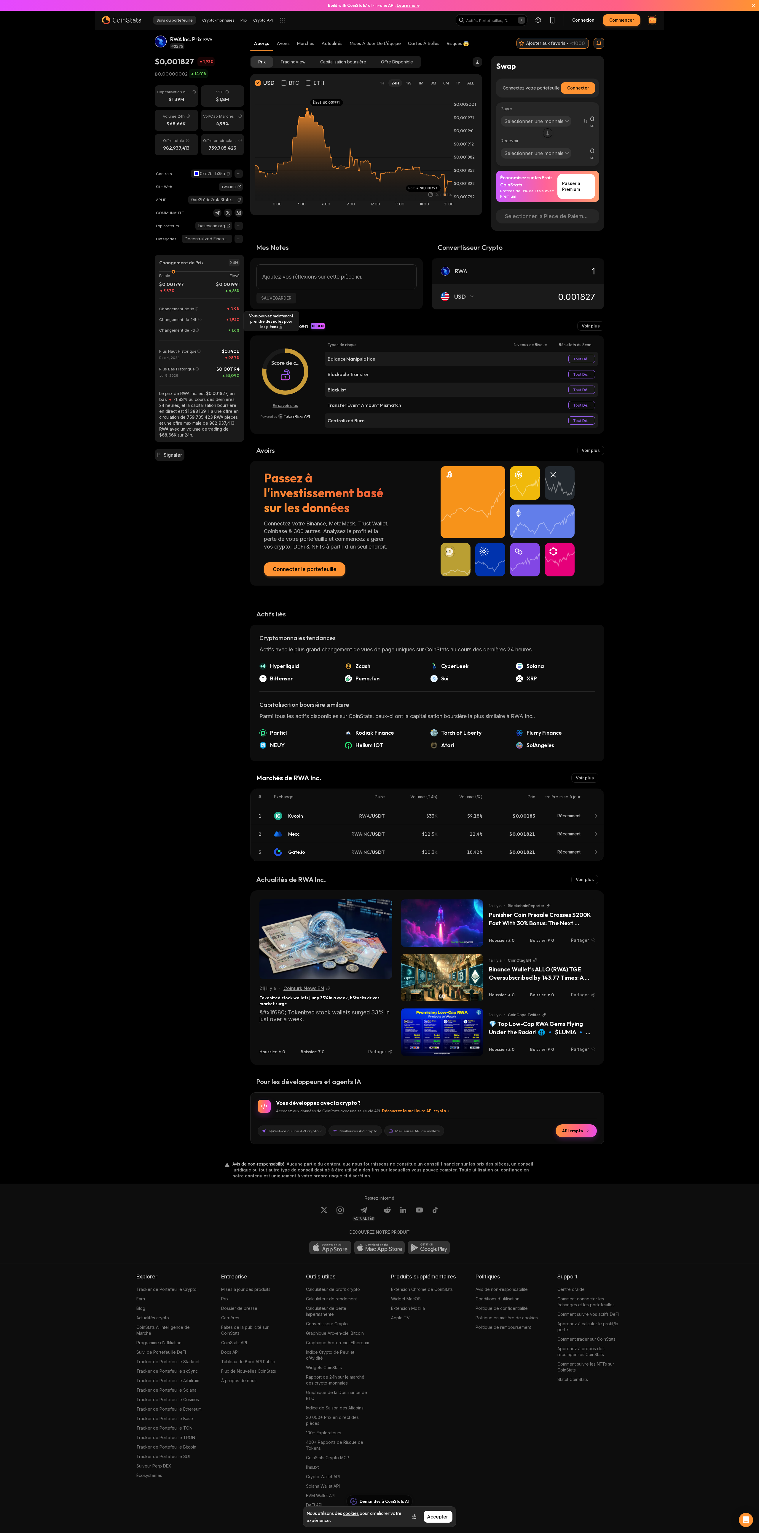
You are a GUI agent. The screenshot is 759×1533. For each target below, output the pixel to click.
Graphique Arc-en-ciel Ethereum (337, 1342)
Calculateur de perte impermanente (326, 1311)
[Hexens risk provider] (285, 416)
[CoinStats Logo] (121, 20)
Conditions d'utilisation (497, 1298)
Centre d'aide (571, 1289)
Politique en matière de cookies (507, 1317)
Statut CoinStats (572, 1379)
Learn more (408, 5)
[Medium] (239, 213)
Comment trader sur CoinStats (586, 1339)
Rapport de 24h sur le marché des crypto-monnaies (335, 1379)
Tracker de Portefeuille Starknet (168, 1361)
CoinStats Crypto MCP (327, 1457)
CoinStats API (234, 1342)
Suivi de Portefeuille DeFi (161, 1352)
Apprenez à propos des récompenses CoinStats (581, 1351)
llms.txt (312, 1467)
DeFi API (314, 1505)
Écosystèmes (149, 1475)
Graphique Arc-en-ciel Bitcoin (335, 1333)
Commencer (621, 20)
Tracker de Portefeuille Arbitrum (167, 1380)
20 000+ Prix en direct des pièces (332, 1420)
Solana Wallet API (323, 1486)
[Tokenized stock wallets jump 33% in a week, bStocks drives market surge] (325, 939)
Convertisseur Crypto (327, 1323)
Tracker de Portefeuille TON (164, 1427)
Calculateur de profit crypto (333, 1289)
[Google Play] (429, 1247)
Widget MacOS (406, 1298)
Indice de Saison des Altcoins (334, 1407)
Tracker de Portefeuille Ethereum (169, 1408)
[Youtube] (419, 1213)
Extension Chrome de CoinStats (422, 1289)
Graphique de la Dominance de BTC (336, 1395)
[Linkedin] (403, 1213)
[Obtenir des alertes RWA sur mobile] (599, 43)
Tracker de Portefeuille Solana (166, 1390)
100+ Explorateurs (323, 1432)
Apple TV (400, 1317)
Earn (140, 1298)
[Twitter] (228, 213)
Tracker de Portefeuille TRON (165, 1437)
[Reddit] (387, 1213)
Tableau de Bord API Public (248, 1361)
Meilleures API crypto (358, 1130)
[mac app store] (379, 1247)
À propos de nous (238, 1380)
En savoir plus (285, 405)
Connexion (583, 20)
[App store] (330, 1247)
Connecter (578, 87)
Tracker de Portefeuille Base (164, 1418)
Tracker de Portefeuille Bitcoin (166, 1446)
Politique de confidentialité (502, 1308)
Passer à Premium (571, 186)
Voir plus (591, 325)
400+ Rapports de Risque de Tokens (334, 1445)
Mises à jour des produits (245, 1289)
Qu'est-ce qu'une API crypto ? (295, 1130)
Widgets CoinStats (324, 1367)
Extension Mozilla (408, 1308)
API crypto (572, 1131)
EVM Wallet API (320, 1495)
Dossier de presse (239, 1308)
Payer (506, 108)
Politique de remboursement (503, 1327)
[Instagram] (340, 1213)
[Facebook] (435, 1213)
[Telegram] (217, 213)
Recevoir (510, 140)
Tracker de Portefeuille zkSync (167, 1371)
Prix (225, 1298)
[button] (228, 173)
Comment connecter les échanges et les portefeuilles (586, 1301)
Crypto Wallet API (323, 1476)
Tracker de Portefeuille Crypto (166, 1289)
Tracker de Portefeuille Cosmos (167, 1399)
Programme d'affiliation (158, 1342)
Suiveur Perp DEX (153, 1465)
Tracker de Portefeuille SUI (163, 1456)
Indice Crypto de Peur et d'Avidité (330, 1355)
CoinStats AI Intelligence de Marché (163, 1330)
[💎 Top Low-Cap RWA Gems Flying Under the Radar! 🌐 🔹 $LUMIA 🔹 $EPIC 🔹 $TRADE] (442, 1032)
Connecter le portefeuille (305, 569)
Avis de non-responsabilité (502, 1289)
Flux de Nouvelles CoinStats (248, 1371)
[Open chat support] (746, 1520)
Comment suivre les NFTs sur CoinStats (585, 1366)
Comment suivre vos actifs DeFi (588, 1314)
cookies (351, 1513)
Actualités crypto (152, 1317)
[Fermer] (750, 5)
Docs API (230, 1352)
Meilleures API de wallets (417, 1130)
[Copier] (228, 173)
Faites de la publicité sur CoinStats (245, 1330)
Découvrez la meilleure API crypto (414, 1110)
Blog (140, 1308)
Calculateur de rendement (331, 1298)
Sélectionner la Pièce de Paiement (548, 216)
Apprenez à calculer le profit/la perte (587, 1326)
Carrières (230, 1317)
